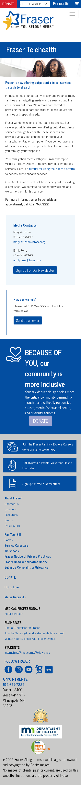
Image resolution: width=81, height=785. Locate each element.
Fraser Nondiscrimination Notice (26, 561)
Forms (9, 539)
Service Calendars (17, 545)
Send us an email (27, 320)
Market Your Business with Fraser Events (30, 638)
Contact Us (12, 503)
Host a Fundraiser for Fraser (22, 627)
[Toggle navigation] (72, 14)
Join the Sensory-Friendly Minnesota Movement (34, 632)
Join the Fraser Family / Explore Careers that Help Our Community (47, 447)
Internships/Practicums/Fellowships (27, 652)
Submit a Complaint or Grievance (26, 567)
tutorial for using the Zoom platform (52, 168)
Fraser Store (12, 525)
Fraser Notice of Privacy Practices (28, 556)
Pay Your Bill (61, 3)
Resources (11, 514)
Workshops (12, 550)
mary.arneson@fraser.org (29, 241)
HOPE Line (12, 587)
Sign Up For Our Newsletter (35, 270)
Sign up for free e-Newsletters (41, 483)
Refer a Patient (14, 613)
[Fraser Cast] (38, 669)
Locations (11, 509)
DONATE (8, 4)
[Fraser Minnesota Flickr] (48, 669)
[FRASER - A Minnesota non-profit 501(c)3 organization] (33, 19)
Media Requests (15, 596)
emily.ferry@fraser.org (27, 260)
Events (9, 519)
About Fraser (13, 498)
